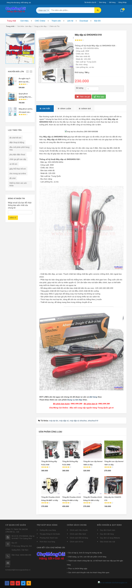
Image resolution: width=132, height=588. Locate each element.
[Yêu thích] (54, 443)
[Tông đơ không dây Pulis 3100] (48, 443)
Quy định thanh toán (107, 530)
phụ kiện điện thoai (17, 154)
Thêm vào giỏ (84, 96)
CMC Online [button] (40, 21)
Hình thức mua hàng (47, 541)
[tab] (45, 108)
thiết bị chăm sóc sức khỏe (18, 184)
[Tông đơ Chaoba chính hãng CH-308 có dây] (90, 479)
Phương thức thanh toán (49, 537)
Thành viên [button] (56, 21)
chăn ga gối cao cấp (18, 159)
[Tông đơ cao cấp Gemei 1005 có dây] (90, 443)
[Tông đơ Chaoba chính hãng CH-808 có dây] (69, 479)
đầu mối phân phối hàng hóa (19, 148)
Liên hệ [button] (70, 21)
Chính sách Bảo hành (78, 534)
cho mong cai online (18, 173)
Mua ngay (100, 96)
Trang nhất (11, 21)
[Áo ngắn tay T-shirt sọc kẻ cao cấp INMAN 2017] (12, 81)
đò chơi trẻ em (15, 137)
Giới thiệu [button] (24, 21)
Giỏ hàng (112, 2)
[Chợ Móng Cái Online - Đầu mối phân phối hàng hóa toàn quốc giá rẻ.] (15, 9)
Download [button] (84, 21)
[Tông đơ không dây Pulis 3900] (69, 443)
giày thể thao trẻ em (18, 168)
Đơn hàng (102, 2)
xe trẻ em (13, 164)
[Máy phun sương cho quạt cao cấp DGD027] (12, 111)
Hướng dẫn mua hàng (48, 530)
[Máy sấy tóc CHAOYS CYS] (111, 479)
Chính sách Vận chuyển (79, 530)
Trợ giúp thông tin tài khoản (50, 534)
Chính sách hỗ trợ (76, 541)
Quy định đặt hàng (107, 534)
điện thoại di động (17, 142)
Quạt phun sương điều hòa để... (25, 96)
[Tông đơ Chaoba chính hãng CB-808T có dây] (48, 479)
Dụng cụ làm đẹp (74, 400)
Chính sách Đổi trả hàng (79, 537)
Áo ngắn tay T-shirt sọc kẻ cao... (25, 81)
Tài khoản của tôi (90, 2)
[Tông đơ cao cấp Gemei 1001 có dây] (111, 443)
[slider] (79, 40)
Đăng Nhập (122, 2)
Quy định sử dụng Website (110, 537)
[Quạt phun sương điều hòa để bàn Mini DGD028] (12, 96)
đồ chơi (12, 178)
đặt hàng (93, 397)
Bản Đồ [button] (97, 21)
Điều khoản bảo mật (107, 541)
